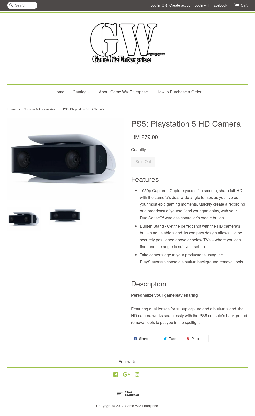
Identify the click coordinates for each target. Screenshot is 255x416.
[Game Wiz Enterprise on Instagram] (137, 375)
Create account (181, 5)
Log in (155, 5)
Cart (244, 5)
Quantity (138, 149)
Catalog (80, 92)
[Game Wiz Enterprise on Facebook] (115, 375)
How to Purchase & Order (178, 92)
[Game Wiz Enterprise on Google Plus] (126, 375)
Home (59, 92)
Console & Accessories (39, 109)
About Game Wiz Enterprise (123, 92)
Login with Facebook (210, 5)
